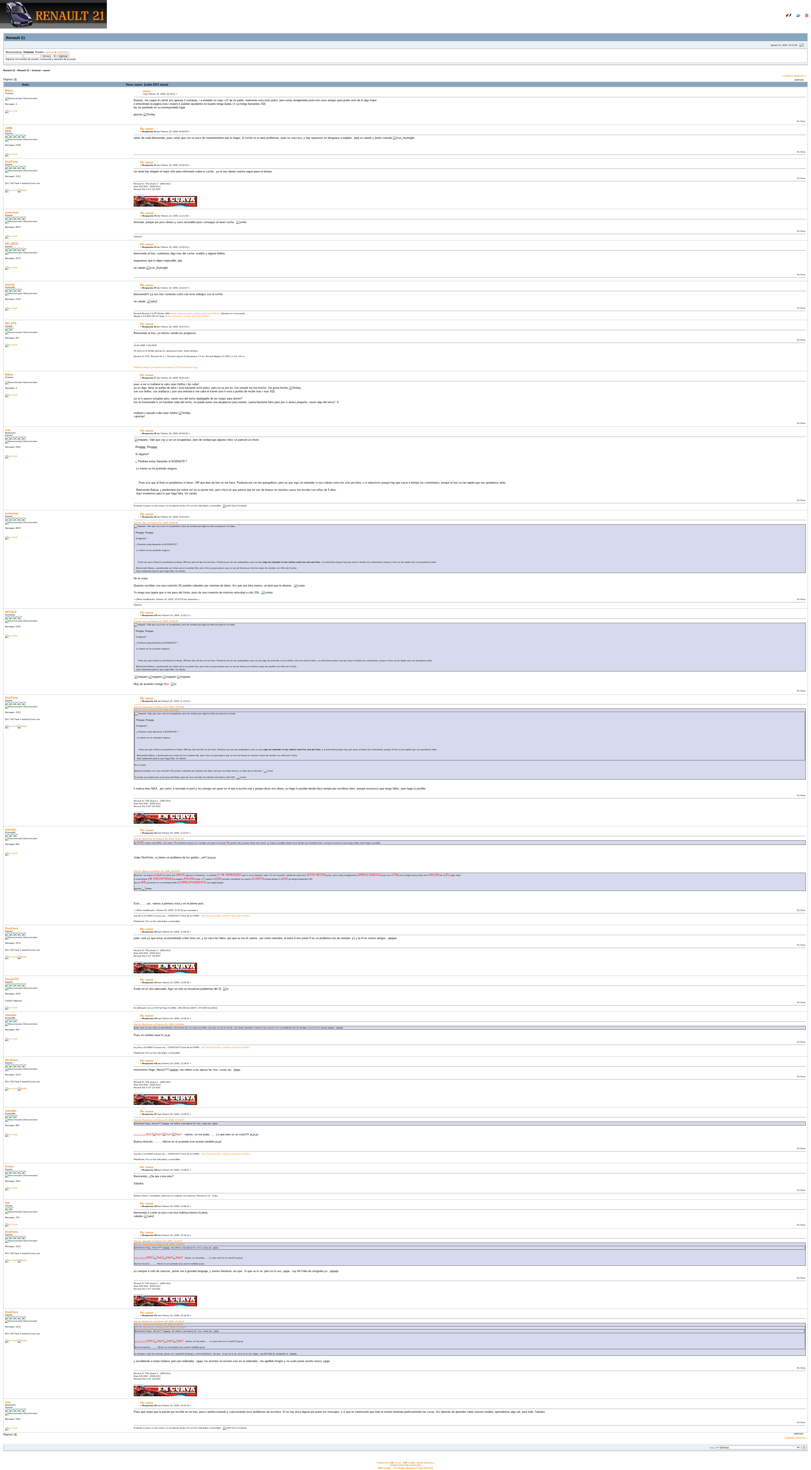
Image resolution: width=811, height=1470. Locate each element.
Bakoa (9, 90)
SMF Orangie (384, 1468)
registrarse (63, 52)
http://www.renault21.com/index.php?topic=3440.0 (225, 916)
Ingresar (782, 21)
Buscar (768, 21)
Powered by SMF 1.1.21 (389, 1463)
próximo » (800, 75)
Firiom (9, 1166)
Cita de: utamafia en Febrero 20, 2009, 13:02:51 (158, 1241)
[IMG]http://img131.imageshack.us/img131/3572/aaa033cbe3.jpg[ (166, 367)
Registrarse (800, 21)
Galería (803, 18)
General (36, 70)
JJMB (8, 128)
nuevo (46, 70)
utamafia (10, 829)
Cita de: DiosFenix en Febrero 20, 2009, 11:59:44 (159, 1024)
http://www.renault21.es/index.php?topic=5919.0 (196, 313)
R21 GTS (10, 323)
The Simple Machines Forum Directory (413, 1468)
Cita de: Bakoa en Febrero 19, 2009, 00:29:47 (157, 871)
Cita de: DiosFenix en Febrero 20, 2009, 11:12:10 (159, 839)
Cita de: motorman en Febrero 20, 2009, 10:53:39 (159, 707)
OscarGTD (11, 979)
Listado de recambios (781, 18)
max (8, 430)
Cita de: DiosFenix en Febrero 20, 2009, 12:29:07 (159, 1120)
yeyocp (9, 284)
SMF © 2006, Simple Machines (418, 1463)
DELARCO (11, 243)
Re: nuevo (146, 128)
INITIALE (11, 612)
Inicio (755, 21)
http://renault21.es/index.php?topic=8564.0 (188, 316)
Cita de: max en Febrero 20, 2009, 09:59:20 (156, 523)
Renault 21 (9, 70)
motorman (12, 212)
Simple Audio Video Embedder (405, 1465)
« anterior (787, 75)
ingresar (49, 52)
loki (7, 1202)
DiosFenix (11, 161)
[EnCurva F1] (22, 190)
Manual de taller (752, 18)
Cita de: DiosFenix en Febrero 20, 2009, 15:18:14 (159, 1321)
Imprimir (799, 80)
